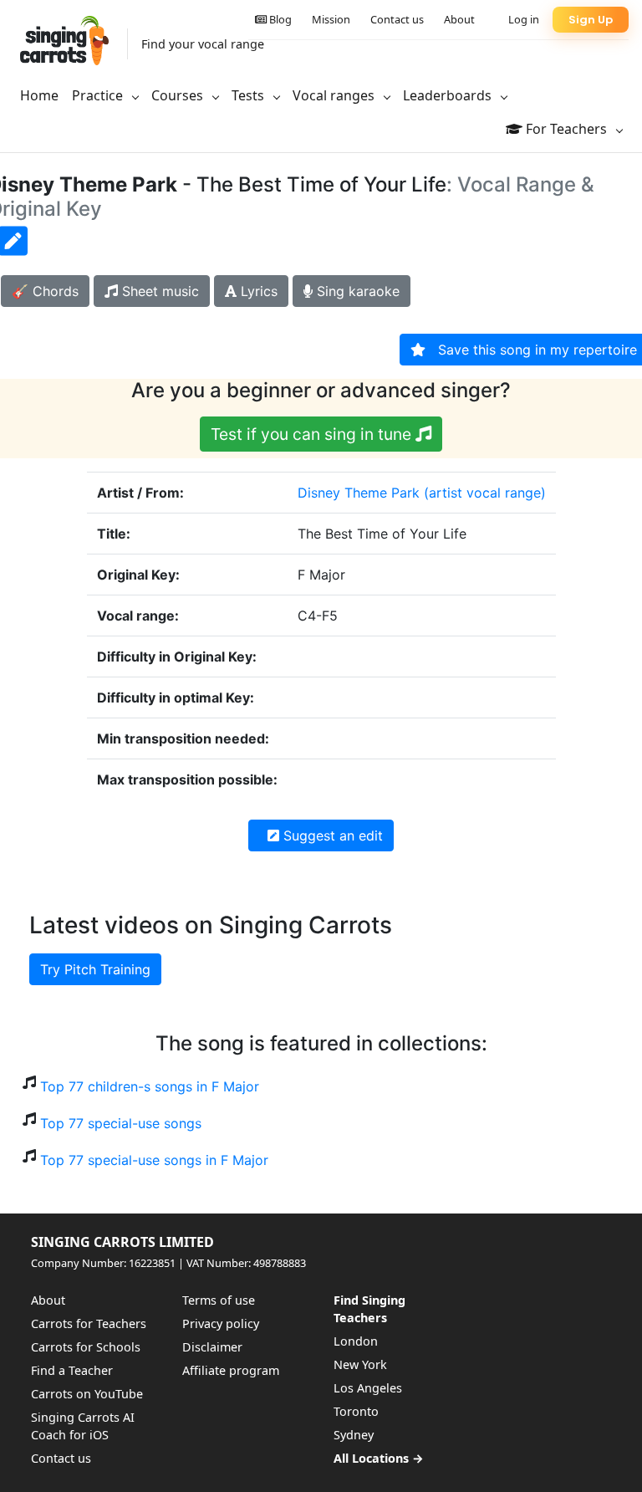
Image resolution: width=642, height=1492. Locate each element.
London (356, 1341)
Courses (178, 95)
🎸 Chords (45, 291)
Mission (331, 19)
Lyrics (257, 291)
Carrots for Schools (85, 1347)
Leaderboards (449, 95)
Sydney (354, 1435)
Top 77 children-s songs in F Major (149, 1086)
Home (39, 95)
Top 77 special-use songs (120, 1123)
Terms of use (218, 1300)
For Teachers (566, 129)
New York (360, 1364)
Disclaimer (212, 1347)
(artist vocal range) (485, 492)
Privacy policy (220, 1323)
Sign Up (590, 20)
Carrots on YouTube (87, 1394)
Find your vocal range (202, 44)
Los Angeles (368, 1388)
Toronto (356, 1411)
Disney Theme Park (359, 492)
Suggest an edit (331, 835)
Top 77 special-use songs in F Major (154, 1160)
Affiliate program (230, 1370)
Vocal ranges (335, 95)
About (459, 19)
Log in (523, 19)
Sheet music (158, 291)
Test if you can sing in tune (313, 434)
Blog (279, 19)
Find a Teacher (72, 1370)
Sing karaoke (356, 291)
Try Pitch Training (95, 969)
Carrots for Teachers (88, 1323)
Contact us (397, 19)
